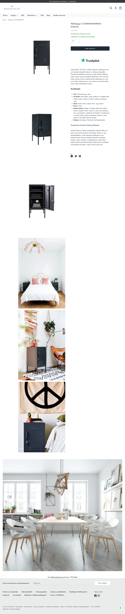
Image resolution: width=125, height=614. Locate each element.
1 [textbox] (72, 42)
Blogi (48, 15)
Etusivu (5, 15)
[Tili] (115, 7)
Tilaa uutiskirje (102, 583)
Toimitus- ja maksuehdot (10, 592)
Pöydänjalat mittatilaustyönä (78, 592)
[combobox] (75, 41)
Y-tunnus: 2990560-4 (57, 595)
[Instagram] (99, 596)
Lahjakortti (6, 595)
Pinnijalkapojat (16, 609)
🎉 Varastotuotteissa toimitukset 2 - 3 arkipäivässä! (62, 1)
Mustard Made (74, 30)
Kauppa (13, 15)
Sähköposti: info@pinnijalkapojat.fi (35, 595)
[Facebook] (95, 596)
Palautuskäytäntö (27, 592)
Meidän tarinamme (59, 15)
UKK (22, 15)
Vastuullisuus (31, 15)
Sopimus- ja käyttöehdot (58, 592)
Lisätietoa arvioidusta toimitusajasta (83, 36)
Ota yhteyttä (17, 595)
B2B (42, 15)
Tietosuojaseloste (41, 592)
